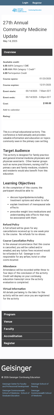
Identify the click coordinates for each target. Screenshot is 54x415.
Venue (8, 321)
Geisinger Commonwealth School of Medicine (41, 393)
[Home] (27, 9)
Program (9, 314)
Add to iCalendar (44, 109)
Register (37, 3)
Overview (10, 52)
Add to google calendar (36, 109)
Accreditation (13, 336)
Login (25, 3)
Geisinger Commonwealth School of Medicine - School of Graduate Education (15, 393)
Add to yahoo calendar (40, 109)
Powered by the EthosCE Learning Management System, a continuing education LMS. (41, 413)
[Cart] (45, 4)
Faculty (9, 329)
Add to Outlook (48, 109)
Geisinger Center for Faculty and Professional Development (15, 385)
